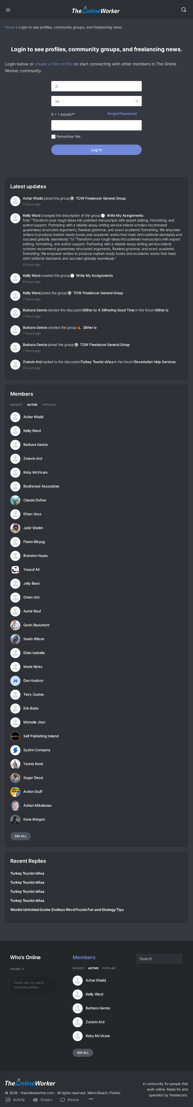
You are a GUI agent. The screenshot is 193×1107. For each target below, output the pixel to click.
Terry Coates (33, 694)
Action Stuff (32, 792)
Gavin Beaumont (36, 625)
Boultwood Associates (41, 486)
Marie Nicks (32, 667)
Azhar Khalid (33, 198)
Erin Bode (30, 708)
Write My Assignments (125, 215)
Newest (16, 405)
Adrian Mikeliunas (37, 805)
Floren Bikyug (34, 542)
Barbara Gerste (35, 310)
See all (21, 836)
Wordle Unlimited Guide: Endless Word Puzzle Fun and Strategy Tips (67, 909)
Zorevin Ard (32, 362)
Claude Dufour (34, 500)
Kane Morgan (34, 819)
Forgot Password (122, 113)
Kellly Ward (31, 215)
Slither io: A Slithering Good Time (108, 310)
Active (32, 405)
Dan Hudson (33, 681)
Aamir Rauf (32, 611)
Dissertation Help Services (155, 362)
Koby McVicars (35, 472)
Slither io (161, 310)
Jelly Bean (31, 583)
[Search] (184, 9)
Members (84, 957)
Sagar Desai (33, 778)
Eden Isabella (34, 653)
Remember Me (68, 136)
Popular (49, 405)
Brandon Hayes (35, 556)
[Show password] (137, 101)
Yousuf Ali (31, 570)
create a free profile (54, 63)
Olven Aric (31, 597)
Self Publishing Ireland (41, 736)
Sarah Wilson (33, 639)
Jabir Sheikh (33, 528)
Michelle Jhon (34, 722)
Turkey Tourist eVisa (97, 362)
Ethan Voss (32, 514)
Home (10, 27)
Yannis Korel (33, 764)
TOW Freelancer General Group (101, 198)
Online (17, 969)
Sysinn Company (37, 750)
